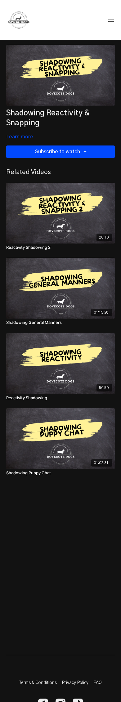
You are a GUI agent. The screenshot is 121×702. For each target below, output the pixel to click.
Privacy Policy (75, 683)
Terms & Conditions (38, 683)
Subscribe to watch (57, 151)
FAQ (97, 683)
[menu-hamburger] (111, 20)
